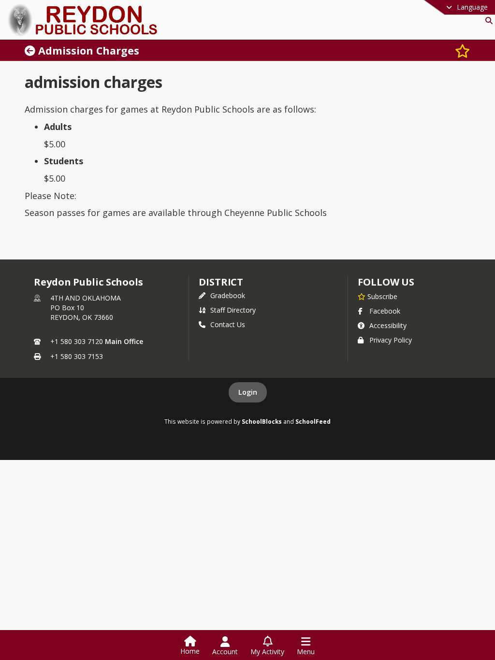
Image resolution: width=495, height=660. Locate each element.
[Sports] (31, 50)
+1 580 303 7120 (76, 341)
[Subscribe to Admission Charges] (462, 50)
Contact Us (227, 324)
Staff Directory (233, 310)
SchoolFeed (313, 421)
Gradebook (227, 295)
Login (247, 392)
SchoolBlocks (262, 421)
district (221, 281)
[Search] (487, 20)
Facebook (384, 311)
